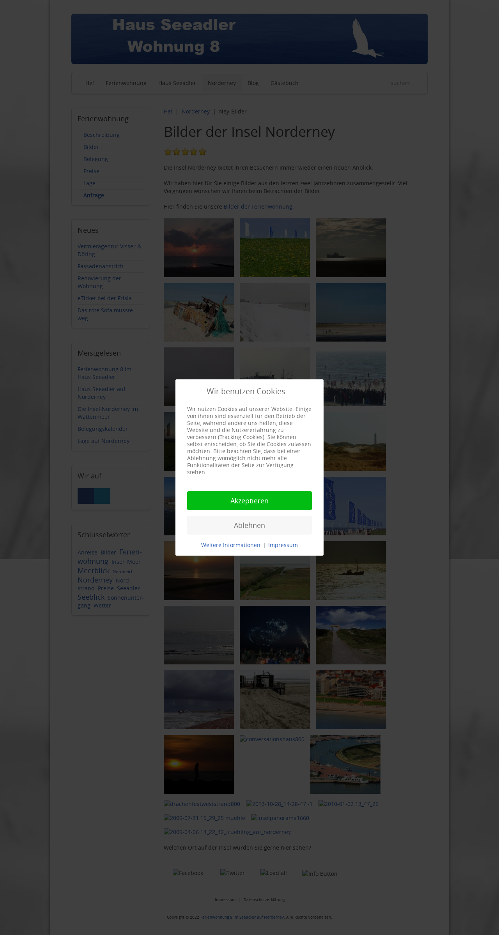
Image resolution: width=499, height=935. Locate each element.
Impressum (283, 545)
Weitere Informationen (230, 545)
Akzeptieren (249, 500)
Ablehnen (249, 525)
